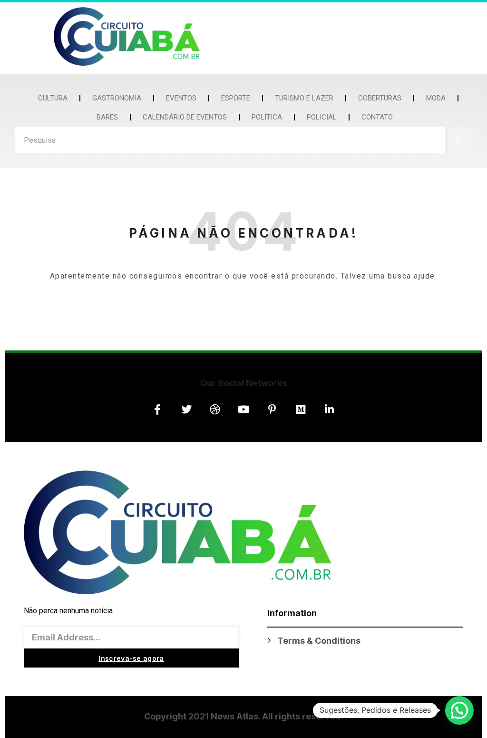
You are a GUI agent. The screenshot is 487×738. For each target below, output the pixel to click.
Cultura (53, 98)
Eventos (181, 98)
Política (267, 117)
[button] (459, 710)
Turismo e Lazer (304, 98)
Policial (322, 117)
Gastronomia (116, 98)
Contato (377, 117)
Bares (107, 117)
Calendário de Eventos (185, 117)
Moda (436, 98)
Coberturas (379, 98)
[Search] (459, 140)
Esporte (235, 98)
